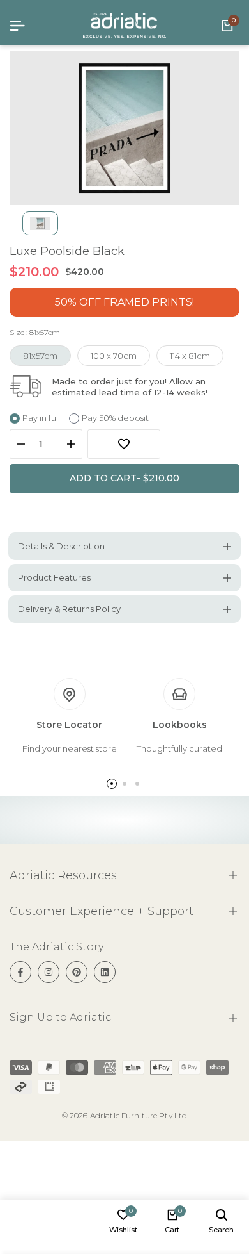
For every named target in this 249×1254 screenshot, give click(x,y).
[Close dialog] (235, 568)
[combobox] (143, 668)
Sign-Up (208, 667)
